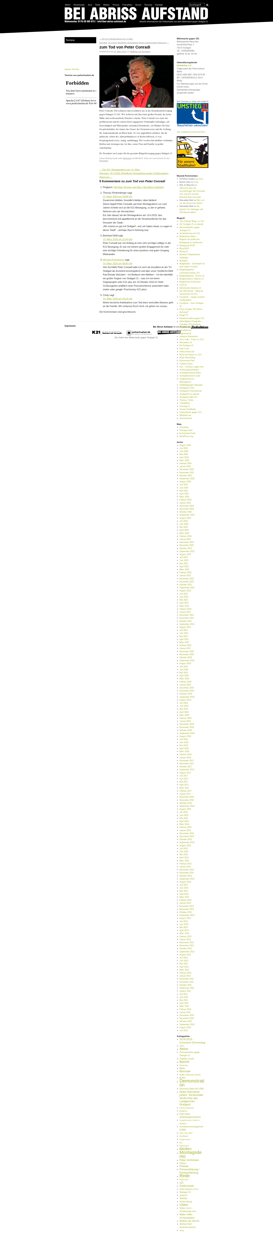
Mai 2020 (183, 672)
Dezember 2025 (186, 469)
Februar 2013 (185, 936)
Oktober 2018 (185, 730)
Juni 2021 (183, 633)
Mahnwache (184, 1146)
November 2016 (186, 800)
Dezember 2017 (186, 760)
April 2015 (184, 857)
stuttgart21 (183, 1195)
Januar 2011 (185, 1012)
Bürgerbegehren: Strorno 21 (192, 276)
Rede (184, 1175)
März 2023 (184, 569)
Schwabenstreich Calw (189, 376)
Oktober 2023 (185, 548)
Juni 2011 (183, 997)
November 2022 (186, 581)
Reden (106, 5)
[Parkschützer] (140, 334)
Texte (97, 5)
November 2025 (186, 472)
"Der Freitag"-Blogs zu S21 (191, 221)
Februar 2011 (185, 1009)
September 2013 (186, 915)
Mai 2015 (183, 854)
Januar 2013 (185, 939)
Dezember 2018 (186, 724)
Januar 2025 (185, 503)
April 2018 (184, 748)
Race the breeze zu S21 (190, 354)
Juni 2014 (183, 888)
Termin (183, 1198)
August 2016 (185, 809)
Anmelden (184, 427)
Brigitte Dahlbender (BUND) (190, 1075)
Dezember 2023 (186, 542)
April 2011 (183, 1003)
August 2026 (185, 445)
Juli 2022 (183, 594)
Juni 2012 (183, 960)
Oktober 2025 (185, 475)
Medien (185, 1149)
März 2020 (184, 678)
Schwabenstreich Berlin (190, 373)
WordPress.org (186, 436)
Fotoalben (127, 5)
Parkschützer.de (186, 351)
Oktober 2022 (185, 584)
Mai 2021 (183, 636)
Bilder (182, 1068)
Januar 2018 (185, 757)
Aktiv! (67, 5)
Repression (183, 1180)
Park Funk (184, 348)
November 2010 (186, 1018)
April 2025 (184, 494)
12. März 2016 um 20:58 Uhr (117, 196)
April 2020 (184, 675)
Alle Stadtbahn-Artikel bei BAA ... (192, 132)
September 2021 (186, 624)
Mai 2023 (183, 563)
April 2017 (184, 785)
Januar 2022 (185, 612)
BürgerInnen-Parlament (189, 282)
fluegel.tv (183, 1111)
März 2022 (184, 606)
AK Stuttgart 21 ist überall (191, 224)
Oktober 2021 (185, 621)
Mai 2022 (183, 600)
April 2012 (184, 967)
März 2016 (184, 824)
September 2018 (186, 733)
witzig (181, 1230)
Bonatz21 (183, 251)
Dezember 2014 (186, 869)
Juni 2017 (183, 779)
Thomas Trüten (186, 400)
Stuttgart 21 (185, 1192)
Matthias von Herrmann (140, 52)
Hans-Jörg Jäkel (185, 1133)
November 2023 (186, 545)
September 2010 (186, 1024)
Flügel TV (183, 315)
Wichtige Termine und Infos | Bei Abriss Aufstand (139, 187)
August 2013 (185, 918)
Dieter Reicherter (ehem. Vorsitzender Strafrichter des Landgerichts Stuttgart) (191, 1098)
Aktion (183, 1049)
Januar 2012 (185, 976)
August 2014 (185, 882)
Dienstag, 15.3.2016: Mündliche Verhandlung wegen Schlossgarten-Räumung (134, 43)
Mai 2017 (183, 782)
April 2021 (184, 639)
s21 (181, 1182)
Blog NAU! (184, 248)
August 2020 (185, 663)
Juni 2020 (183, 669)
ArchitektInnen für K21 (189, 233)
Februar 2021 (185, 645)
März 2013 (184, 933)
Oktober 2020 (185, 657)
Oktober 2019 (185, 694)
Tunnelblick (184, 403)
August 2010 (185, 1027)
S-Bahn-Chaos (186, 364)
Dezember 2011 (186, 979)
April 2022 (184, 603)
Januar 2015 (185, 866)
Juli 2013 (183, 921)
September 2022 (186, 587)
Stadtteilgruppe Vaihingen (191, 385)
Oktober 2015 (185, 839)
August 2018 (185, 736)
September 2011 (186, 988)
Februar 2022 (185, 609)
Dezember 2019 (186, 688)
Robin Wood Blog (187, 357)
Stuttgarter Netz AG (188, 397)
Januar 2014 (185, 903)
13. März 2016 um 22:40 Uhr (117, 239)
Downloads (79, 5)
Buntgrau (183, 260)
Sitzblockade (186, 1185)
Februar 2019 (185, 718)
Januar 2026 (185, 466)
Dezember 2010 (186, 1015)
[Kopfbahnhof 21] (107, 334)
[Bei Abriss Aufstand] (136, 15)
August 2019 (185, 700)
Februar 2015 (185, 863)
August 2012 (185, 954)
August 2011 (185, 991)
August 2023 (185, 554)
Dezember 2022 (186, 578)
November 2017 (186, 763)
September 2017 (186, 769)
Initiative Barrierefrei (188, 336)
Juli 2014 (183, 885)
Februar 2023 (185, 572)
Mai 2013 (183, 927)
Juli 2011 (183, 994)
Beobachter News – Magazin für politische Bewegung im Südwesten (191, 239)
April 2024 (184, 530)
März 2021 (184, 642)
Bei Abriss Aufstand (76, 26)
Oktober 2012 (185, 948)
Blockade (184, 1071)
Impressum (70, 326)
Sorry (200, 179)
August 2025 (185, 481)
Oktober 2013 (185, 912)
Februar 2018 (185, 754)
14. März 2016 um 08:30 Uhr (117, 263)
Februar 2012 (185, 973)
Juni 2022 (183, 597)
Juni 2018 (183, 742)
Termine (148, 5)
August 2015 (185, 845)
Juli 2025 (183, 484)
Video (183, 1204)
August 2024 (185, 518)
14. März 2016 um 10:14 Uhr (117, 298)
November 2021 (186, 618)
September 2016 (186, 806)
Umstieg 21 (184, 406)
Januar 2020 (185, 685)
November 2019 (186, 691)
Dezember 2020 (186, 651)
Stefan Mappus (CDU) (188, 1189)
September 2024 (186, 515)
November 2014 (186, 872)
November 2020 (186, 654)
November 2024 (186, 509)
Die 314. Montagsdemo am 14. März (116, 39)
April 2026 (184, 457)
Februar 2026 (185, 463)
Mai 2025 (183, 491)
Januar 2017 (185, 794)
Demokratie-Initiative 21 (190, 288)
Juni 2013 (183, 924)
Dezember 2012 (186, 942)
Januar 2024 (185, 539)
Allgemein (127, 158)
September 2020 (186, 660)
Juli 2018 (183, 739)
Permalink (103, 161)
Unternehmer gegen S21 (190, 412)
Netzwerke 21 (185, 342)
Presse (116, 5)
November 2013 (186, 909)
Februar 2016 (185, 827)
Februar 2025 (185, 500)
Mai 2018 (183, 745)
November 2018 (186, 727)
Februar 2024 (185, 536)
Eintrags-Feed (185, 430)
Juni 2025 (183, 488)
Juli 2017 (183, 776)
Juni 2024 (183, 524)
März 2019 (184, 715)
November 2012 (186, 945)
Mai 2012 (183, 963)
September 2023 (186, 551)
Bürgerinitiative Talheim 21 (191, 279)
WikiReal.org (185, 415)
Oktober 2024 (185, 512)
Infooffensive (185, 330)
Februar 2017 (185, 791)
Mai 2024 (183, 527)
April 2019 (184, 712)
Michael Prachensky (113, 259)
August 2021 (185, 627)
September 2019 (186, 697)
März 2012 (184, 970)
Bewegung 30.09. (187, 245)
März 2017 (184, 788)
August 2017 (185, 773)
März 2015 (184, 860)
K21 (180, 1143)
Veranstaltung (185, 1201)
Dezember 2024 (186, 506)
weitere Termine (72, 69)
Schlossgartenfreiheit (189, 370)
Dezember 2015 (186, 833)
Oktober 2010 (185, 1021)
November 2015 (186, 836)
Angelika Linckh (186, 1059)
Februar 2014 (185, 900)
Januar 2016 (185, 830)
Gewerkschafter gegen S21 (191, 318)
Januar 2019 (185, 721)
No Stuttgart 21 (186, 345)
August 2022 (185, 590)
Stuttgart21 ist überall (189, 394)
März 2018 (184, 751)
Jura (90, 5)
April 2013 (184, 930)
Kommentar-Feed (187, 433)
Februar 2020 (185, 682)
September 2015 (186, 842)
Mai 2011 (183, 1000)
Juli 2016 (183, 812)
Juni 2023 (183, 560)
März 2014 (184, 897)
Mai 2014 (183, 891)
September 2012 (186, 951)
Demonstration (191, 1082)
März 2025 (184, 497)
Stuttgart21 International (190, 391)
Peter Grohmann (189, 1160)
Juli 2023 (183, 557)
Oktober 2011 (185, 985)
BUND (182, 1078)
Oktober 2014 (185, 876)
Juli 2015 (183, 848)
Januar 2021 (185, 648)
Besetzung (183, 1065)
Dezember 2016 (186, 797)
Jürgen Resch (184, 1139)
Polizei (182, 1163)
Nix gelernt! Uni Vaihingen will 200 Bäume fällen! (191, 209)
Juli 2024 (183, 521)
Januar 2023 (185, 575)
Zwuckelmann (185, 418)
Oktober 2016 (185, 803)
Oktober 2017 (185, 766)
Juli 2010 (183, 1030)
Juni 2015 (183, 851)
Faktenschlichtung (186, 1108)
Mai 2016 (183, 818)
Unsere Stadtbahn (187, 409)
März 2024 (184, 533)
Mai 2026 (183, 454)
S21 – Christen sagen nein (191, 367)
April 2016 (184, 821)
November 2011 (186, 982)
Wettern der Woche (189, 1221)
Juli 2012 (183, 957)
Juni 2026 (183, 451)
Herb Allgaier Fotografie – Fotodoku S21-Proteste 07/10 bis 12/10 (191, 324)
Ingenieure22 (185, 333)
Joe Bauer (183, 1136)
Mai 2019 (183, 709)
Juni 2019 (183, 706)
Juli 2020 (183, 666)
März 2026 (184, 460)
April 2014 (184, 894)
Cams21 (183, 285)
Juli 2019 (183, 703)
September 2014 (186, 879)
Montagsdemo (190, 1154)
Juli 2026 (183, 448)
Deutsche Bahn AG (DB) (191, 1088)
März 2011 (184, 1006)
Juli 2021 (183, 630)
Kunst (138, 5)
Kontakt (159, 5)
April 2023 (184, 566)
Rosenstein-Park (187, 360)
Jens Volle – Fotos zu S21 (191, 339)
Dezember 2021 (186, 615)
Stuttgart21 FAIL (186, 388)
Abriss (181, 1046)
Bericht (184, 1062)
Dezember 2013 (186, 906)
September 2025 (186, 478)
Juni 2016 (183, 815)
